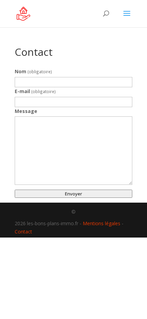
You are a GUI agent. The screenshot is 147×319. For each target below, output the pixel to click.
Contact (23, 231)
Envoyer (73, 194)
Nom (33, 71)
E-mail (35, 91)
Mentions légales (101, 223)
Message (26, 111)
